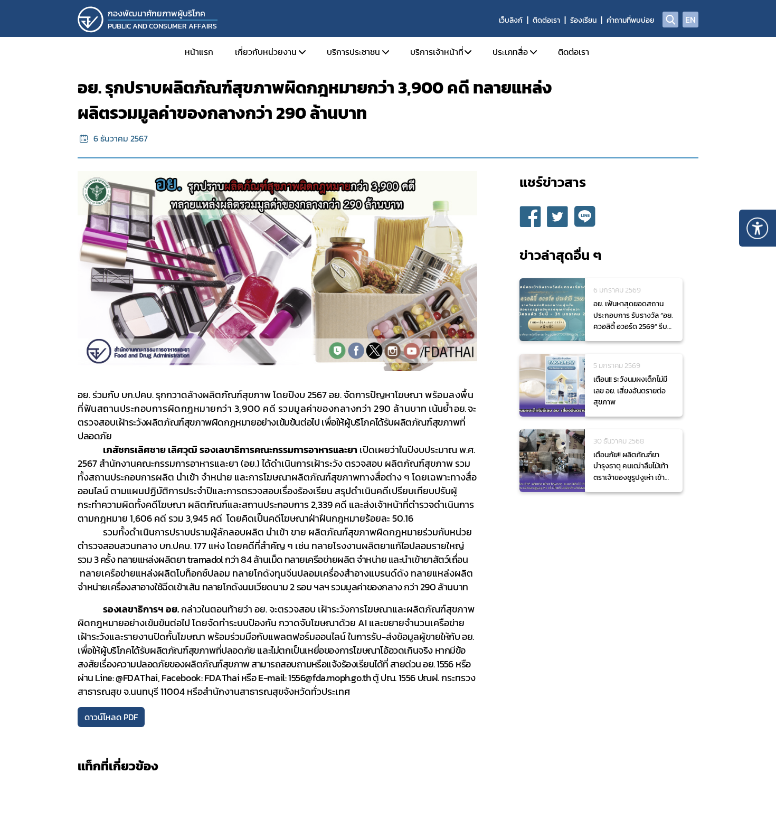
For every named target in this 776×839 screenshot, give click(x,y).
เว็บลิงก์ (511, 20)
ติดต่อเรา (546, 20)
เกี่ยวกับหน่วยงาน (266, 51)
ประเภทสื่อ (510, 51)
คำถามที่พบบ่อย (630, 20)
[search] (670, 19)
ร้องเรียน (583, 20)
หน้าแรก (199, 51)
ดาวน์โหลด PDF (111, 717)
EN (690, 19)
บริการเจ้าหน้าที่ (436, 51)
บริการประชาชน (353, 51)
